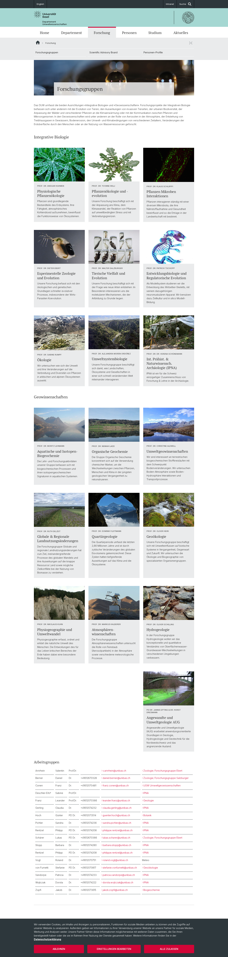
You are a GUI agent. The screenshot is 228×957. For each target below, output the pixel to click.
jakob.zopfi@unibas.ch (115, 890)
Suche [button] (182, 4)
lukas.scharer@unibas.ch (116, 837)
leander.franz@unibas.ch (116, 800)
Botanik (147, 815)
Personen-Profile (153, 52)
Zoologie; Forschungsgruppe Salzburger (166, 778)
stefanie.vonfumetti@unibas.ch (120, 867)
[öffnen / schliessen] (190, 43)
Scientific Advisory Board (103, 52)
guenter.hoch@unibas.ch (116, 815)
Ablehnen (59, 949)
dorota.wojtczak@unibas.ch (118, 882)
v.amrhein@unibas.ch (114, 770)
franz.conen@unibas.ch (116, 785)
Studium (155, 32)
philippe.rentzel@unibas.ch (118, 830)
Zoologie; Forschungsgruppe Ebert (162, 770)
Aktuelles (180, 32)
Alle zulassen (169, 949)
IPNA (146, 793)
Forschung (102, 32)
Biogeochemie (151, 890)
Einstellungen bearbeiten (114, 949)
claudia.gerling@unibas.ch (117, 807)
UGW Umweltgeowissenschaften (162, 785)
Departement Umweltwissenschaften (54, 22)
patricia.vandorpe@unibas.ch (119, 875)
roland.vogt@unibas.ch (115, 860)
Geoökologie (150, 867)
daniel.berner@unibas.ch (116, 778)
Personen (129, 32)
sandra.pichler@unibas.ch (117, 822)
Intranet (170, 4)
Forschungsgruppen (47, 52)
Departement (71, 32)
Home (44, 32)
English (40, 4)
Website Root (38, 42)
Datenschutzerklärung (47, 939)
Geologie (148, 800)
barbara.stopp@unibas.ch (117, 845)
